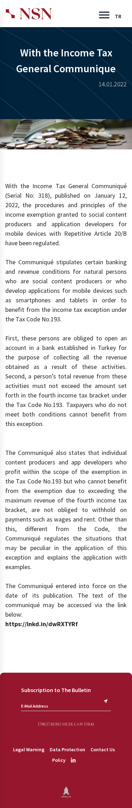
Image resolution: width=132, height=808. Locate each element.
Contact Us (102, 749)
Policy (58, 760)
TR (118, 16)
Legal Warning (28, 749)
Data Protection (67, 749)
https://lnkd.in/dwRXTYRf (41, 624)
